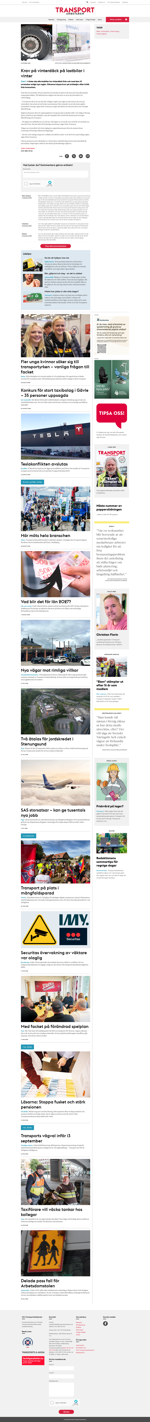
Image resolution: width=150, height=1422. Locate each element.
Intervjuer (79, 20)
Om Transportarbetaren (113, 2)
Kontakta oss (101, 2)
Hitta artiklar (116, 19)
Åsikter (71, 20)
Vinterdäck (105, 31)
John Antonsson (28, 148)
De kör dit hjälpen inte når (57, 258)
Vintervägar (114, 31)
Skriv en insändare (34, 2)
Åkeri (98, 31)
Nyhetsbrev (125, 2)
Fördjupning (61, 20)
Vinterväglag (101, 34)
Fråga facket (90, 20)
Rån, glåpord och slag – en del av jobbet (63, 273)
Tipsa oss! (24, 2)
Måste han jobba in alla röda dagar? (62, 291)
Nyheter (51, 20)
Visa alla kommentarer (55, 246)
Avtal (100, 20)
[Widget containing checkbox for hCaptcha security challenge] (38, 184)
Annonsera (93, 2)
